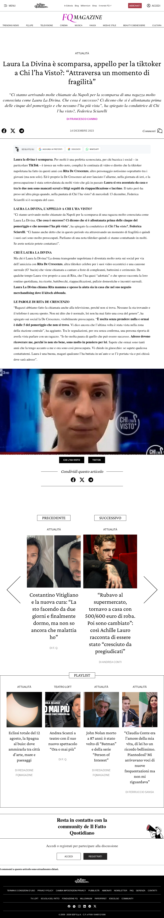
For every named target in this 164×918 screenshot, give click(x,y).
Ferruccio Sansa (141, 792)
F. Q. (55, 648)
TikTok (96, 460)
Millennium (85, 6)
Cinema (64, 25)
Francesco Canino (83, 119)
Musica (78, 25)
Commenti (149, 131)
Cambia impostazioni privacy (71, 890)
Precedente (54, 518)
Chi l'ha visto (71, 460)
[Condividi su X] (12, 130)
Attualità (82, 53)
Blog (77, 6)
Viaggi (92, 25)
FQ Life (29, 25)
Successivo (110, 518)
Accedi (69, 856)
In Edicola (68, 6)
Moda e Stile (109, 25)
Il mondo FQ (104, 5)
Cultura (156, 25)
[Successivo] (150, 590)
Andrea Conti (112, 662)
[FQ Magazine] (82, 17)
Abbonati (134, 5)
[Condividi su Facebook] (4, 130)
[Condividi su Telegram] (21, 130)
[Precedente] (13, 590)
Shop (94, 6)
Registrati (95, 856)
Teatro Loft (63, 687)
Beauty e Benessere (134, 25)
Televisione (46, 25)
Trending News (11, 25)
